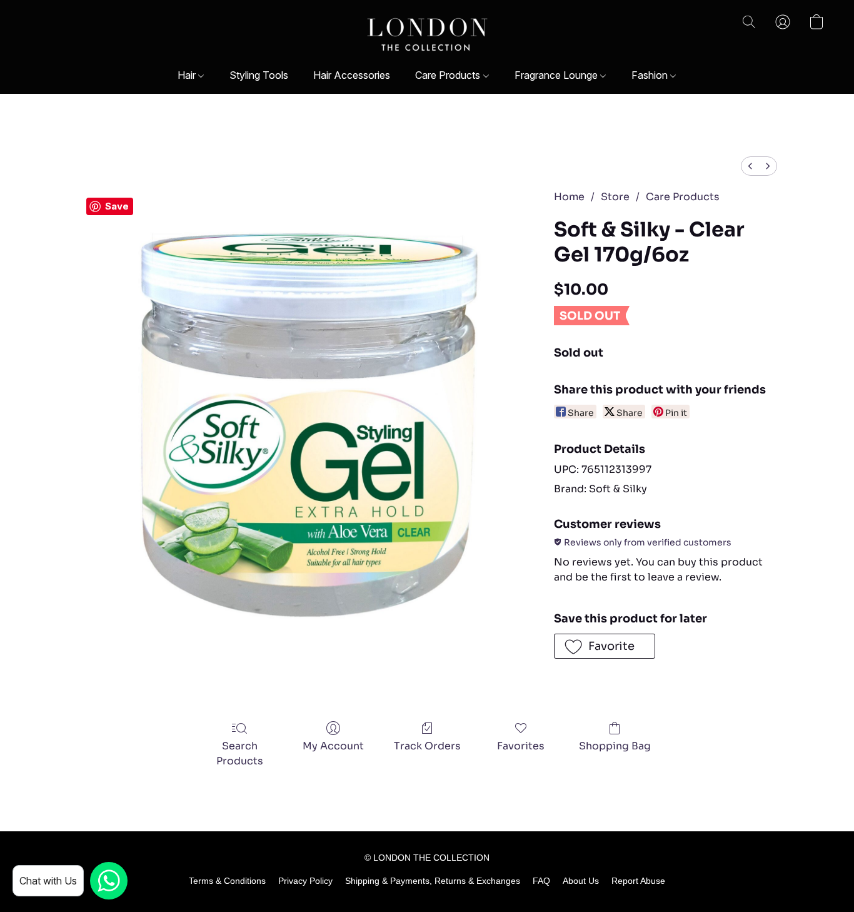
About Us (581, 881)
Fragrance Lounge (557, 75)
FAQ (541, 881)
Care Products (449, 75)
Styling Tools (258, 75)
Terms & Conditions (227, 881)
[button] (427, 34)
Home (569, 196)
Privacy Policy (305, 881)
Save (117, 206)
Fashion (650, 75)
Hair (188, 75)
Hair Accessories (351, 75)
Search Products (239, 753)
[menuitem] (750, 166)
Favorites (521, 745)
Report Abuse (638, 881)
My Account (333, 745)
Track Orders (427, 745)
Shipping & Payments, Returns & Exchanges (432, 881)
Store (615, 196)
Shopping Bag (615, 745)
